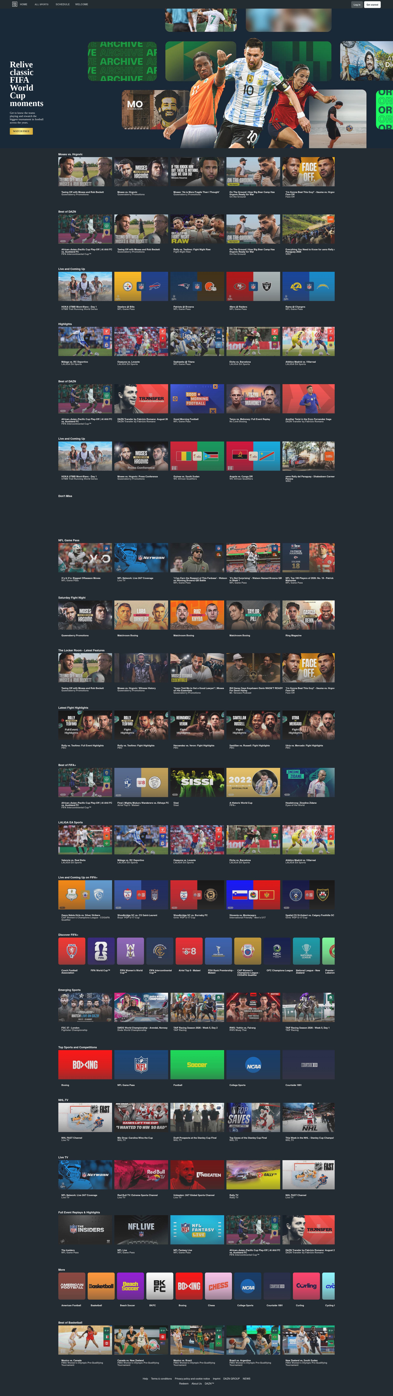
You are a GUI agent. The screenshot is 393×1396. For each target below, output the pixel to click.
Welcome (81, 4)
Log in (357, 4)
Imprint (216, 1378)
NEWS (246, 1378)
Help (145, 1378)
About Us (197, 1383)
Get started (372, 4)
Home (23, 4)
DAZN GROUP (231, 1378)
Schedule (63, 4)
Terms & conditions (161, 1378)
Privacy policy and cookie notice (192, 1378)
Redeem (184, 1383)
